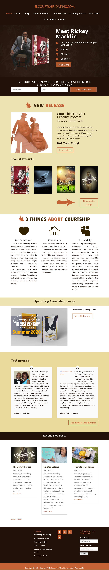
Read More (63, 64)
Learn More (65, 150)
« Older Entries (16, 519)
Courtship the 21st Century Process (69, 14)
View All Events (82, 316)
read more (17, 494)
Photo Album (50, 20)
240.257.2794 (39, 546)
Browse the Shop (89, 203)
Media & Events (41, 14)
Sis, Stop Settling (51, 467)
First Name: (84, 538)
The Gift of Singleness (84, 467)
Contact (62, 20)
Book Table (93, 14)
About (17, 14)
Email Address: (86, 545)
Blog (27, 14)
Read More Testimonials (83, 422)
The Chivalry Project (22, 467)
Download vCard (40, 556)
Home (9, 14)
